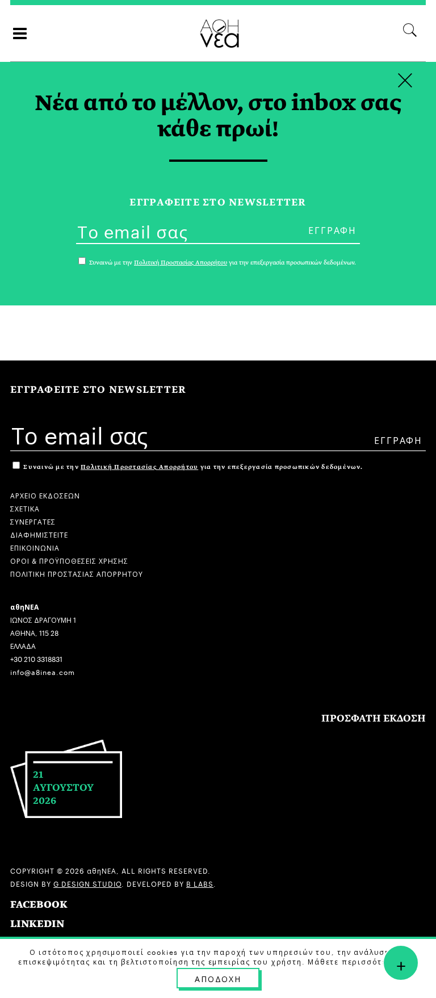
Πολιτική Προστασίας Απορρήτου (139, 467)
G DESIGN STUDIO (87, 883)
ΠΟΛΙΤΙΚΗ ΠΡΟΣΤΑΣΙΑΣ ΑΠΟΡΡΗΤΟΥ (76, 573)
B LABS (199, 883)
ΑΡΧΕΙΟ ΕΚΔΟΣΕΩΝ (45, 494)
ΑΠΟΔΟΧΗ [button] (218, 978)
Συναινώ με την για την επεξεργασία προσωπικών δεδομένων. (192, 467)
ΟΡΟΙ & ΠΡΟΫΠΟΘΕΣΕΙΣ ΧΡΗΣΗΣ (69, 560)
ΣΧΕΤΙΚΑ (25, 507)
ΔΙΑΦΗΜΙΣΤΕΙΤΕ (39, 534)
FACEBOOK (39, 905)
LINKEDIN (37, 924)
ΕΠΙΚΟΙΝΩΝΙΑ (35, 547)
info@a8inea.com (42, 671)
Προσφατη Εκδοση (373, 718)
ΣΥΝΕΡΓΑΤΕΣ (33, 520)
